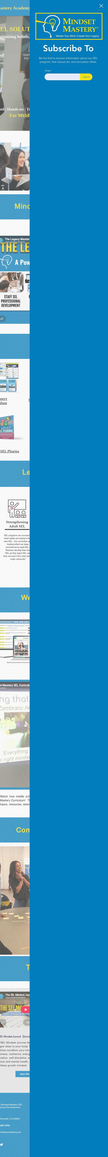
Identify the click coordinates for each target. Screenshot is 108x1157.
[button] (101, 6)
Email (47, 71)
